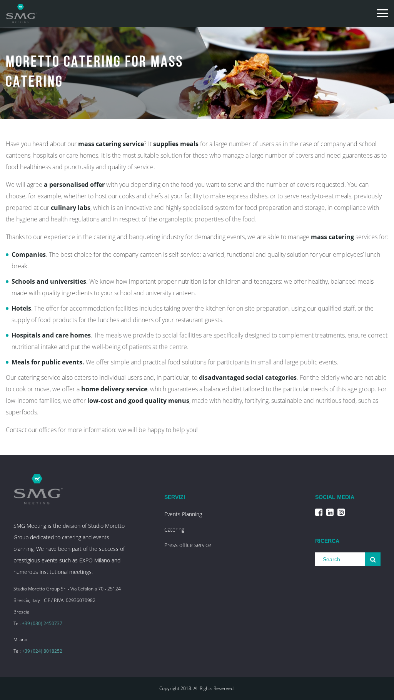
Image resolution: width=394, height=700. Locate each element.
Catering (174, 529)
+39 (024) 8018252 (42, 651)
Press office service (187, 545)
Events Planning (183, 514)
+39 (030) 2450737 (42, 623)
